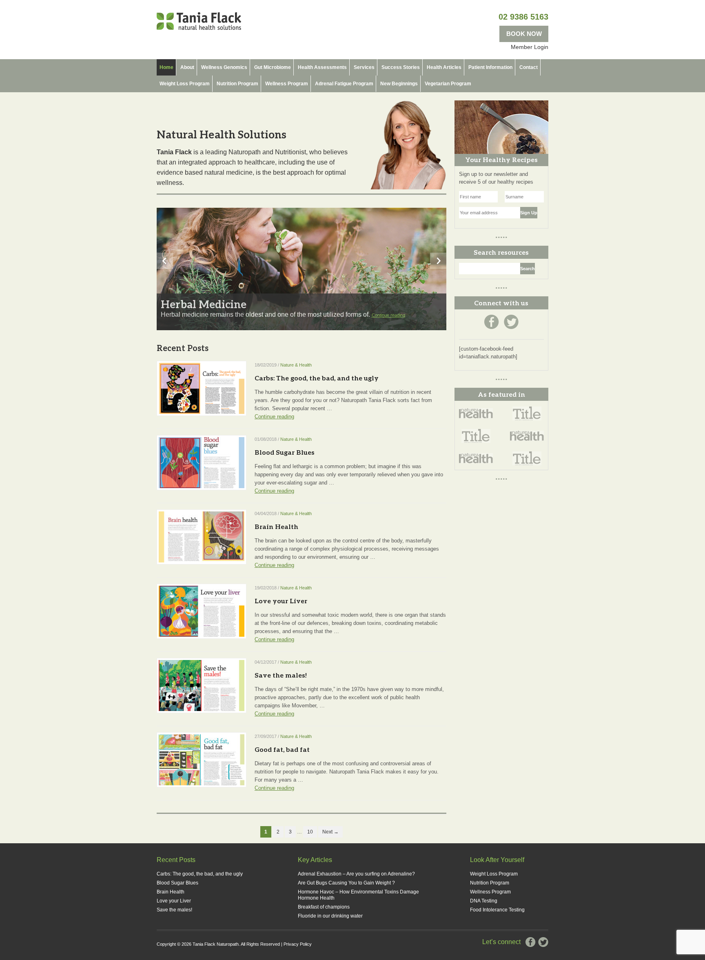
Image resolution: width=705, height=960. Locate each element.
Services (364, 67)
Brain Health (276, 526)
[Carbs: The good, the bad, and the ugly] (201, 387)
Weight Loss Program (185, 84)
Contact (528, 67)
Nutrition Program (237, 84)
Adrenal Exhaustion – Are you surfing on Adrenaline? (356, 874)
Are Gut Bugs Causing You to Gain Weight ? (346, 883)
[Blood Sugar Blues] (201, 462)
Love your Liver (281, 600)
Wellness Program (286, 84)
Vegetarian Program (448, 84)
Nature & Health (296, 364)
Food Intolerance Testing (497, 910)
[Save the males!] (201, 685)
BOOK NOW (524, 33)
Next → (330, 832)
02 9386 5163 (523, 16)
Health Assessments (322, 67)
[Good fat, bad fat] (201, 759)
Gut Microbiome (272, 67)
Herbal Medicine (203, 304)
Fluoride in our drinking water (330, 916)
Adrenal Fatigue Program (344, 84)
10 (310, 832)
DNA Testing (483, 901)
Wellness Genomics (224, 67)
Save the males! (281, 675)
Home (166, 67)
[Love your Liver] (201, 610)
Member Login (529, 47)
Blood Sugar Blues (285, 452)
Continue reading (388, 315)
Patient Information (490, 67)
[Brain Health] (201, 536)
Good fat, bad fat (282, 749)
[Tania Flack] (199, 20)
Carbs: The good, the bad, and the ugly (317, 378)
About (187, 67)
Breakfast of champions (324, 907)
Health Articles (444, 67)
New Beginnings (399, 84)
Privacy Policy (298, 944)
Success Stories (400, 67)
